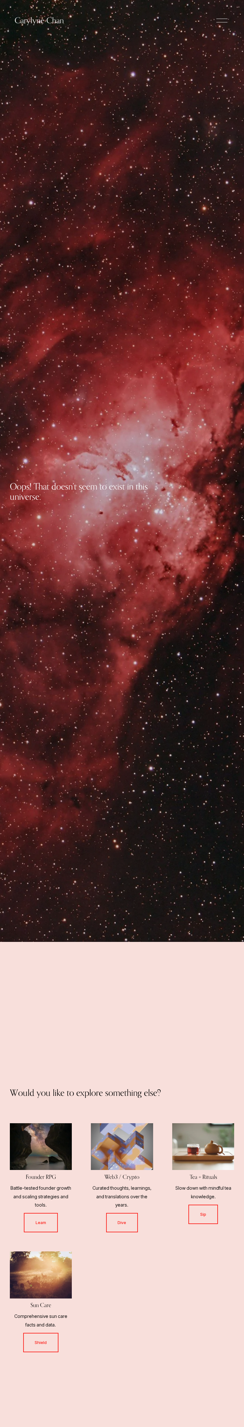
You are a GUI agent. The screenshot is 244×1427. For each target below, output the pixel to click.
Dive (122, 1222)
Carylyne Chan (39, 20)
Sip (203, 1214)
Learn (41, 1222)
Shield (41, 1342)
